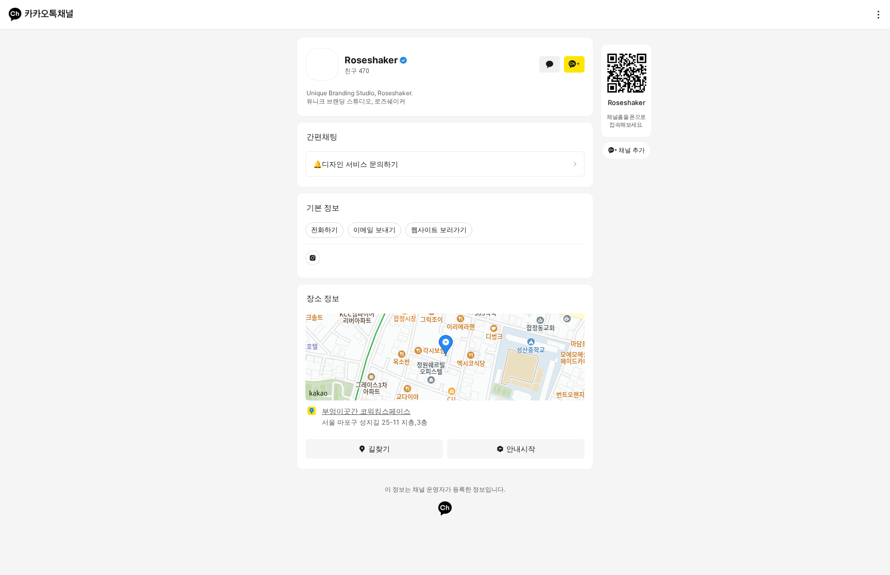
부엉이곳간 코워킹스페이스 (366, 411)
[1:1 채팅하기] (549, 64)
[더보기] (875, 14)
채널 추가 (632, 150)
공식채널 (403, 60)
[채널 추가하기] (574, 64)
